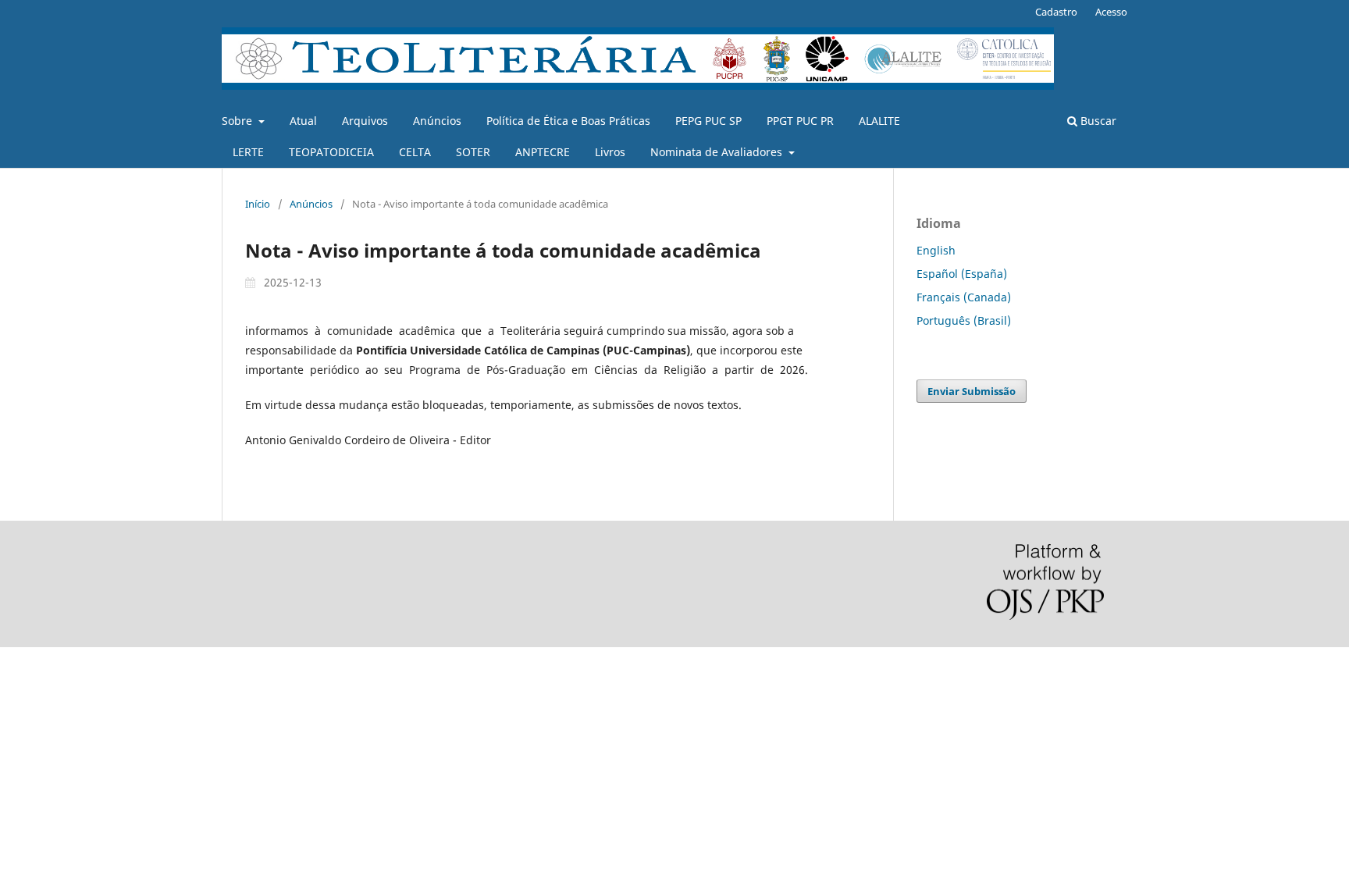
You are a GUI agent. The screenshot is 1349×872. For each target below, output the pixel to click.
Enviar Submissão (971, 391)
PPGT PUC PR (800, 120)
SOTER (473, 151)
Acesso (1111, 12)
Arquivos (365, 120)
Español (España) (962, 273)
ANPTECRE (542, 151)
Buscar (1096, 120)
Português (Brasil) (964, 320)
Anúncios (437, 120)
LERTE (248, 151)
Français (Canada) (964, 297)
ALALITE (879, 120)
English (936, 250)
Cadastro (1056, 12)
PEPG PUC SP (708, 120)
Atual (303, 120)
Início (257, 204)
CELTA (415, 151)
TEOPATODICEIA (331, 151)
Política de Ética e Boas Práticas (568, 120)
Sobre (238, 120)
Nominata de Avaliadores (717, 151)
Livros (610, 151)
